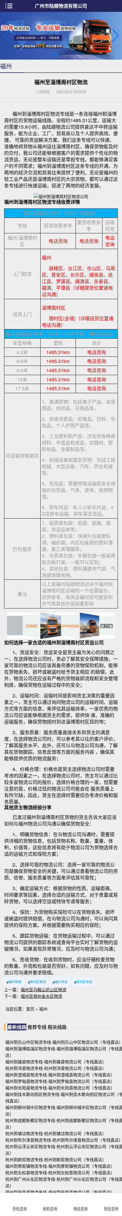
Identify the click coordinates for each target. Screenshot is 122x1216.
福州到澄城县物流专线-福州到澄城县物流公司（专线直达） (60, 1075)
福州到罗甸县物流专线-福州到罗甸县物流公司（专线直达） (60, 1081)
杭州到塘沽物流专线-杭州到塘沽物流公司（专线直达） (55, 1133)
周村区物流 (37, 982)
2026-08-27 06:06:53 (71, 91)
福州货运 (60, 982)
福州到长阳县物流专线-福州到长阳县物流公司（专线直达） (60, 1088)
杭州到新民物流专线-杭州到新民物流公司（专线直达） (55, 1159)
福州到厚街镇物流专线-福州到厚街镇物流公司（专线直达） (60, 1166)
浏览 (43, 91)
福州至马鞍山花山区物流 (43, 989)
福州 (43, 1009)
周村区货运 (83, 982)
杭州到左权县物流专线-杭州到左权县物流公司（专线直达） (60, 1172)
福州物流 (14, 982)
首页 (30, 1009)
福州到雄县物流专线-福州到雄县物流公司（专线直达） (55, 1061)
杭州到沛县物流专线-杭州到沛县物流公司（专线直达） (55, 1068)
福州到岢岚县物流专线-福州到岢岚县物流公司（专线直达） (60, 1192)
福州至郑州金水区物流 (41, 996)
